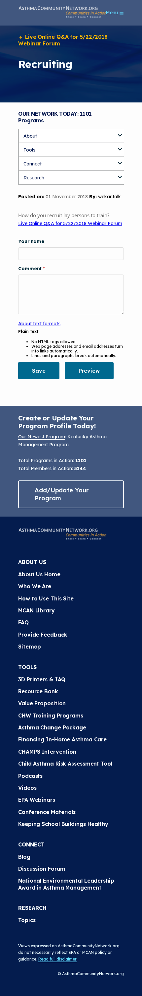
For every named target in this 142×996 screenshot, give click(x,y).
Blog (24, 856)
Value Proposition (42, 703)
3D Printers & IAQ (41, 679)
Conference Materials (47, 812)
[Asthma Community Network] (62, 12)
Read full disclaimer (57, 959)
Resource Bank (38, 691)
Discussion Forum (41, 868)
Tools (29, 150)
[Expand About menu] (120, 133)
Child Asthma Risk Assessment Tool (65, 763)
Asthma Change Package (52, 727)
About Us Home (39, 574)
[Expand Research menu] (120, 175)
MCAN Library (36, 610)
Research (33, 178)
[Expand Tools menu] (120, 147)
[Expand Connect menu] (120, 161)
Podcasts (30, 776)
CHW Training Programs (50, 715)
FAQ (23, 622)
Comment (30, 269)
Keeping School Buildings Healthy (63, 824)
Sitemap (29, 646)
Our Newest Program (41, 437)
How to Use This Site (46, 598)
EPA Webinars (36, 799)
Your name (31, 241)
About (30, 136)
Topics (26, 920)
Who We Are (34, 586)
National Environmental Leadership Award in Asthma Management (67, 884)
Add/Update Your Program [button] (62, 494)
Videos (27, 787)
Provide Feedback (42, 634)
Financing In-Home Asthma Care (62, 739)
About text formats (39, 324)
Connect (32, 164)
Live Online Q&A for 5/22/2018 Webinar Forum (63, 40)
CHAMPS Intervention (47, 751)
